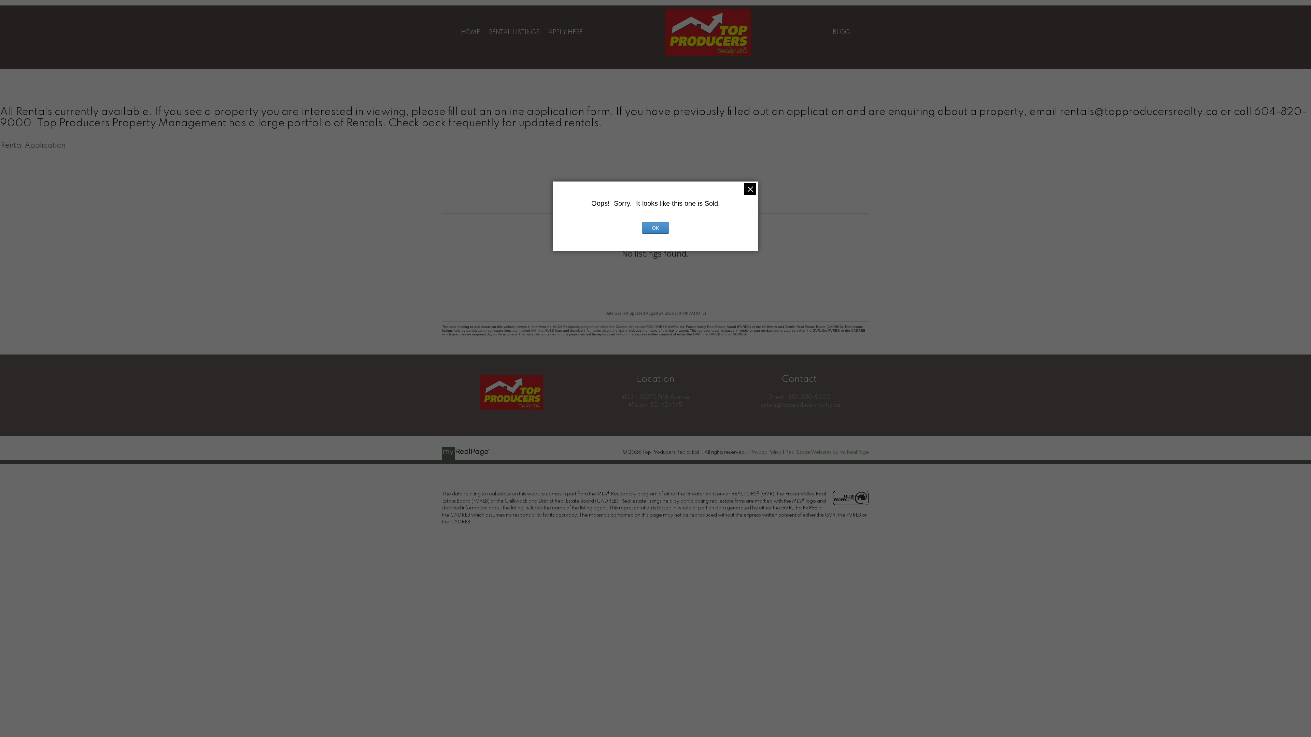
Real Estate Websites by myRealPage (827, 452)
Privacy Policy (765, 452)
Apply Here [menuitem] (565, 32)
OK (655, 228)
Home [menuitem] (470, 32)
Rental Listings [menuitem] (514, 32)
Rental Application (33, 145)
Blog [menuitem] (841, 32)
